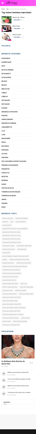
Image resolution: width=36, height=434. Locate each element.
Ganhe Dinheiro (7, 119)
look (3, 134)
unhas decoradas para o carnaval (12, 314)
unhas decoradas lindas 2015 (11, 304)
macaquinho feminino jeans (11, 232)
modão (4, 259)
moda (4, 142)
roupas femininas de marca (11, 270)
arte (3, 66)
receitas (5, 176)
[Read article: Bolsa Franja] (7, 28)
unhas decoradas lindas (10, 300)
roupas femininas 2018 (23, 263)
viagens (4, 203)
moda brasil (6, 252)
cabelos (5, 96)
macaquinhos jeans (8, 249)
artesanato (6, 73)
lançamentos (7, 127)
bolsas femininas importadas (18, 9)
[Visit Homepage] (11, 3)
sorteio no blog (8, 188)
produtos (5, 173)
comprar (5, 221)
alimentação (6, 62)
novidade (5, 150)
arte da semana (7, 70)
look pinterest (6, 225)
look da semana (21, 221)
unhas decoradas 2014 (9, 294)
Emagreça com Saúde (10, 112)
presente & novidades (10, 165)
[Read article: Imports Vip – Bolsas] (7, 19)
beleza (4, 85)
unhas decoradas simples (10, 318)
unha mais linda (7, 290)
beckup (4, 81)
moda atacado (21, 249)
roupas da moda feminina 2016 (19, 259)
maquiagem (6, 138)
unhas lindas (6, 321)
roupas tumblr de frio (9, 280)
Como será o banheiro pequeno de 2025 (19, 379)
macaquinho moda (8, 245)
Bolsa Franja (16, 26)
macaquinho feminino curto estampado (14, 228)
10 (23, 28)
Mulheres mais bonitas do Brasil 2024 (18, 386)
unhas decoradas (20, 290)
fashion (4, 115)
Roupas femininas (8, 263)
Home (3, 9)
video (4, 207)
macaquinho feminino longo (11, 235)
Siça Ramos (17, 19)
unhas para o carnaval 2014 (10, 325)
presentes (6, 169)
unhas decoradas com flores (11, 297)
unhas (4, 199)
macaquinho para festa (24, 245)
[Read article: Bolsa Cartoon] (7, 37)
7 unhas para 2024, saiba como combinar (19, 392)
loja (3, 131)
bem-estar (6, 89)
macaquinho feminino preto (11, 239)
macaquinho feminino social (11, 242)
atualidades (6, 77)
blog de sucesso (7, 218)
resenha (5, 180)
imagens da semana (9, 123)
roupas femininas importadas (11, 273)
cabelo (4, 93)
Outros (4, 154)
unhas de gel (25, 318)
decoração (6, 100)
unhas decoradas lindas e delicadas (13, 307)
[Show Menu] (2, 3)
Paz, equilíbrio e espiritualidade (14, 161)
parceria (5, 157)
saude (4, 184)
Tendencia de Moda (9, 195)
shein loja (23, 283)
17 (23, 37)
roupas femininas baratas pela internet (14, 266)
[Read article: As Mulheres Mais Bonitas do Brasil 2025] (18, 346)
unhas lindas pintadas (20, 321)
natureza (5, 146)
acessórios (6, 58)
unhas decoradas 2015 (26, 294)
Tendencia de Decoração (11, 192)
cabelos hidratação (22, 218)
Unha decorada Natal (26, 287)
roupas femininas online (10, 276)
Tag (7, 9)
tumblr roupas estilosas (9, 287)
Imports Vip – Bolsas (18, 17)
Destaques (6, 104)
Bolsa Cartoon (16, 35)
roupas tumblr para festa (10, 283)
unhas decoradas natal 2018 (11, 311)
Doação (4, 108)
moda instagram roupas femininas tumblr (15, 256)
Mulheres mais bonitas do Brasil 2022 (18, 372)
